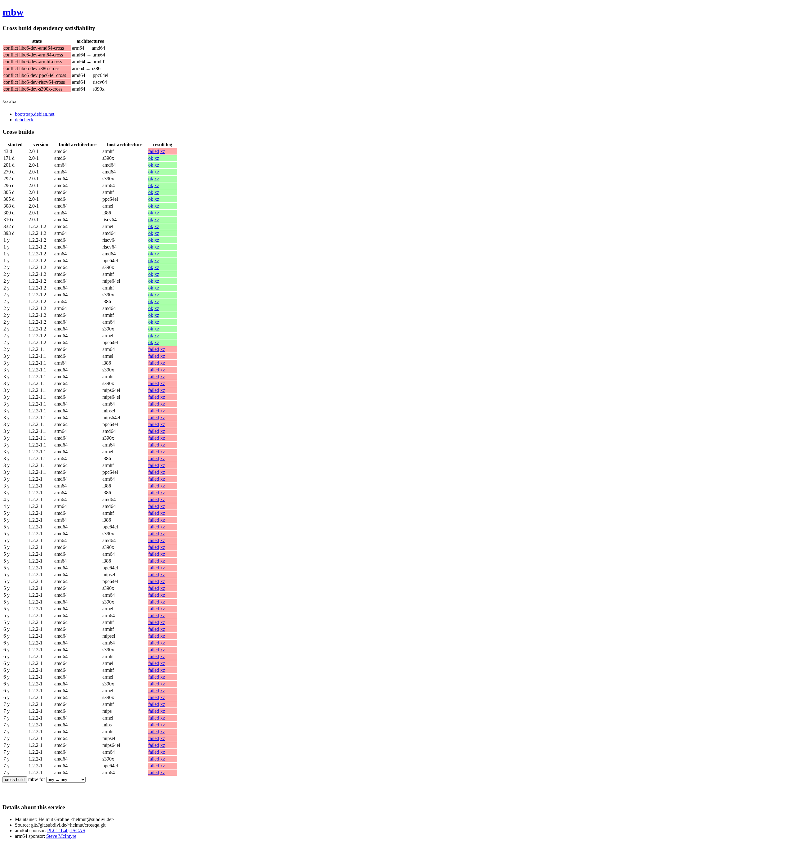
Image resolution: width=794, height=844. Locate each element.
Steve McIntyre (61, 836)
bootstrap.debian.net (34, 114)
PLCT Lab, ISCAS (66, 830)
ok (150, 158)
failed (153, 151)
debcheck (24, 119)
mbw (13, 12)
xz (162, 151)
